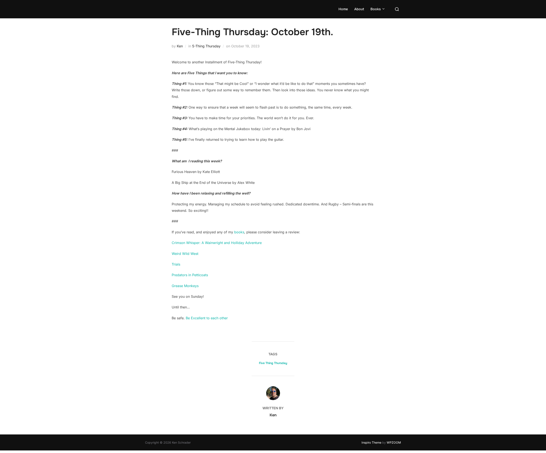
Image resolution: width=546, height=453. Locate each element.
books (238, 232)
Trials (176, 264)
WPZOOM (394, 442)
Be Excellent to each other (206, 318)
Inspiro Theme (371, 442)
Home (343, 9)
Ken (180, 46)
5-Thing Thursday (206, 46)
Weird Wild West (185, 253)
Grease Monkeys (185, 286)
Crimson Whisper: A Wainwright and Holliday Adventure (217, 243)
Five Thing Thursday (273, 363)
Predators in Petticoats (190, 275)
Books (375, 9)
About (359, 9)
